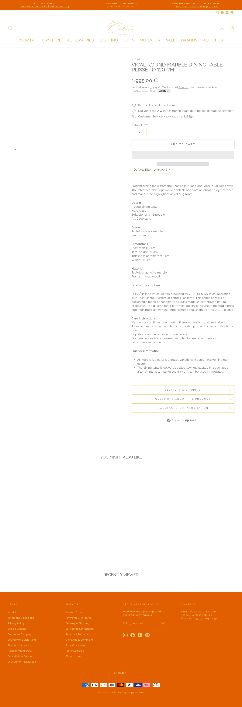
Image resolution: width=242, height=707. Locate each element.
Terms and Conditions (21, 617)
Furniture (50, 40)
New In (26, 40)
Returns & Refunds (76, 634)
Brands (189, 40)
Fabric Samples (74, 650)
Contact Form (73, 612)
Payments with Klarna (78, 617)
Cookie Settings (17, 628)
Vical (136, 59)
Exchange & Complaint (79, 639)
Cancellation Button (20, 656)
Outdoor (150, 40)
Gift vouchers (73, 656)
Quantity (140, 125)
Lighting (108, 40)
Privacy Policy (16, 623)
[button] (183, 155)
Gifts (129, 40)
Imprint (12, 612)
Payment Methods (18, 645)
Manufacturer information (182, 408)
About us (213, 40)
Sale (170, 40)
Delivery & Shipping (183, 389)
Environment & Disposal (22, 661)
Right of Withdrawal (20, 650)
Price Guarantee (75, 645)
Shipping (183, 87)
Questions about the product (183, 399)
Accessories (80, 40)
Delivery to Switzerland (22, 639)
